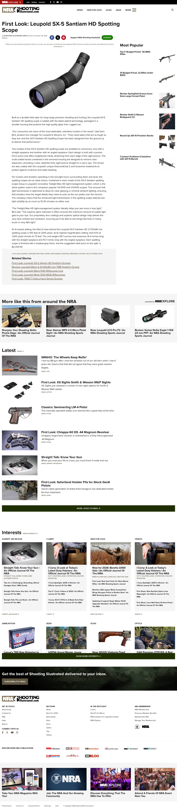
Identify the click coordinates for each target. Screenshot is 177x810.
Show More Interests (102, 656)
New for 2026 (122, 577)
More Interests (29, 533)
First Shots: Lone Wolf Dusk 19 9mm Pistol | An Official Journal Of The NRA (155, 604)
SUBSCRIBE (15, 681)
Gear (118, 10)
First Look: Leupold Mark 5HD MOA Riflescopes (38, 275)
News (80, 10)
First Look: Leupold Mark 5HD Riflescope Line (37, 271)
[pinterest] (63, 36)
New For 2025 (94, 10)
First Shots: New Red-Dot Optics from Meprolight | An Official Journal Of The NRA (153, 594)
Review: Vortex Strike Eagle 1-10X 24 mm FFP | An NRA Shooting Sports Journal (154, 333)
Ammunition (8, 623)
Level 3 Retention (68, 576)
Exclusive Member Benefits (146, 713)
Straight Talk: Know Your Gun (61, 457)
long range (55, 254)
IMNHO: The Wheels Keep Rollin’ (64, 357)
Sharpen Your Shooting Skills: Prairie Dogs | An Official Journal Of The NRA (21, 333)
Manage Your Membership (145, 720)
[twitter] (58, 36)
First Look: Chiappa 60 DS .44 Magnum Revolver (75, 432)
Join (28, 2)
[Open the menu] (134, 10)
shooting (65, 254)
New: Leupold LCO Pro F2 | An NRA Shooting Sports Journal (107, 331)
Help (4, 720)
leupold (24, 254)
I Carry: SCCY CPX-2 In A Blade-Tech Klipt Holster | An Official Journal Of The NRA (65, 601)
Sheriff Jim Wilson (54, 463)
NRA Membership (142, 709)
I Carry (50, 539)
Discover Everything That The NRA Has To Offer (107, 794)
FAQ (3, 716)
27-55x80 (93, 254)
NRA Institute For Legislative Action (104, 716)
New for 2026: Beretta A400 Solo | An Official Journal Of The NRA (109, 570)
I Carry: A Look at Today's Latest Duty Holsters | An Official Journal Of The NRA (64, 570)
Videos (138, 539)
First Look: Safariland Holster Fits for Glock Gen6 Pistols (75, 484)
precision (74, 254)
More (19, 351)
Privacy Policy (6, 806)
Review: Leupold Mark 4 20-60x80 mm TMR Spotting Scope (45, 267)
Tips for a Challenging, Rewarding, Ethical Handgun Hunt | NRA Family (21, 584)
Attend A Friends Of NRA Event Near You (153, 794)
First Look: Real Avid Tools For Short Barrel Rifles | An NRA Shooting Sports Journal (110, 582)
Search (5, 724)
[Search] (172, 10)
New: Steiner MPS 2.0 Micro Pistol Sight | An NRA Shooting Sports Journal (66, 333)
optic (100, 254)
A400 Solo (112, 577)
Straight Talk (9, 576)
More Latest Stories (99, 508)
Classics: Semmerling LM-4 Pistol (64, 407)
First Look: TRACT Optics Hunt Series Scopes (37, 278)
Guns (109, 10)
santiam (32, 254)
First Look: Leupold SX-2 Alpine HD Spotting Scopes (41, 263)
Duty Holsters (54, 576)
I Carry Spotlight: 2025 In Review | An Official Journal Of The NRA (64, 584)
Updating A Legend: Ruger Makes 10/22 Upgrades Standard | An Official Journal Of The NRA (110, 604)
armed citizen (22, 576)
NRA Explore (95, 720)
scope (47, 254)
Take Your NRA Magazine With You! (20, 794)
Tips (48, 371)
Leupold (95, 117)
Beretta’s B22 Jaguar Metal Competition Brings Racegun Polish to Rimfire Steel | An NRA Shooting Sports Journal (110, 592)
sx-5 (88, 254)
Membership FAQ (142, 716)
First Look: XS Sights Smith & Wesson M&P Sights (76, 382)
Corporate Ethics (34, 806)
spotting (40, 254)
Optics (4, 38)
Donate (42, 2)
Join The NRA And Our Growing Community (65, 794)
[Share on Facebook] (52, 36)
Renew (34, 2)
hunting (82, 254)
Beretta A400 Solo (100, 577)
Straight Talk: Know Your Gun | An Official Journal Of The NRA (21, 570)
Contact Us (6, 713)
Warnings (47, 806)
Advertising (6, 709)
